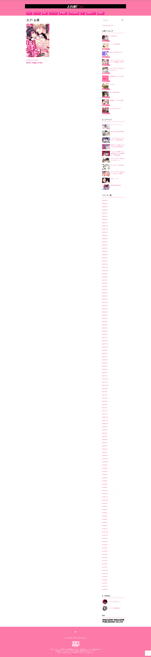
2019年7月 (104, 471)
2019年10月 (105, 462)
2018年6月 (104, 513)
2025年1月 (104, 261)
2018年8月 (104, 506)
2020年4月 (104, 442)
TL (82, 13)
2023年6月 (104, 321)
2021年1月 (104, 414)
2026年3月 (104, 216)
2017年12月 (105, 532)
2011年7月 (104, 586)
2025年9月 (104, 235)
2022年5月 (104, 363)
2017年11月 (105, 535)
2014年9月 (104, 580)
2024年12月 (105, 264)
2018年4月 (104, 519)
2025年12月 (105, 226)
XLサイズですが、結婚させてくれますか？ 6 (117, 69)
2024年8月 (104, 277)
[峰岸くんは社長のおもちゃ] (105, 55)
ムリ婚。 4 (112, 84)
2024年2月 (104, 296)
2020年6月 (104, 436)
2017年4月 (104, 557)
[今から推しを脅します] (105, 111)
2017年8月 (104, 545)
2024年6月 (104, 283)
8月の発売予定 (74, 13)
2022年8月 (104, 353)
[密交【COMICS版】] (105, 95)
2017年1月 (104, 567)
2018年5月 (104, 516)
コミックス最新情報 (114, 44)
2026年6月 (104, 206)
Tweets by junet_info (108, 25)
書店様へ (101, 13)
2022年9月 (104, 350)
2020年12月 (105, 417)
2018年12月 (105, 493)
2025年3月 (104, 254)
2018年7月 (104, 509)
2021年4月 (104, 404)
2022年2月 (104, 372)
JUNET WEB (72, 638)
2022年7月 (104, 356)
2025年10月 (105, 232)
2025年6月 (104, 245)
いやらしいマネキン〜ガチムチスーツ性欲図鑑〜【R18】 (116, 61)
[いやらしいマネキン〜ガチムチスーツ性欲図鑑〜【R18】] (105, 63)
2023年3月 (104, 331)
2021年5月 (104, 401)
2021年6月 (104, 398)
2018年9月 (104, 503)
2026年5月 (104, 210)
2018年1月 (104, 529)
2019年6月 (104, 474)
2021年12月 (105, 379)
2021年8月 (104, 391)
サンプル (37, 13)
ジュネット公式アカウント (114, 601)
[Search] (122, 20)
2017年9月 (104, 541)
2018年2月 (104, 525)
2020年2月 (104, 449)
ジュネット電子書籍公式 (113, 608)
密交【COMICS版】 (114, 92)
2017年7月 (104, 548)
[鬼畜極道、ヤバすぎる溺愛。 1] (105, 103)
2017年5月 (104, 554)
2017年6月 (104, 551)
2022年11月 (105, 344)
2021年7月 (104, 395)
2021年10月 (105, 385)
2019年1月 (104, 490)
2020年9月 (104, 427)
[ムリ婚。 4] (105, 87)
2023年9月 (104, 312)
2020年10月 (105, 423)
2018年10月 (105, 500)
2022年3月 (104, 369)
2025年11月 (105, 229)
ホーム (29, 13)
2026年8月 (104, 200)
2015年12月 (105, 573)
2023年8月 (104, 315)
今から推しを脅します (115, 108)
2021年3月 (104, 407)
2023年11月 (105, 305)
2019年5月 (104, 478)
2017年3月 (104, 561)
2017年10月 (105, 538)
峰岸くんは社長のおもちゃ (116, 52)
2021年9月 (104, 388)
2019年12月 (105, 455)
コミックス (53, 13)
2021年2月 (104, 411)
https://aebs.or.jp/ (76, 654)
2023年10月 (105, 309)
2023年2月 (104, 334)
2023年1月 (104, 337)
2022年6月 (104, 360)
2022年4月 (104, 366)
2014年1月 (104, 583)
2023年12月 (105, 302)
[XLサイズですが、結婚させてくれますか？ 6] (105, 71)
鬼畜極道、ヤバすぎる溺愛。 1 (116, 101)
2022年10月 (105, 347)
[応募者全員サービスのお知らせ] (105, 79)
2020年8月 (104, 430)
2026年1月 (104, 222)
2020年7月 (104, 433)
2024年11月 (105, 267)
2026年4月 (104, 213)
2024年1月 (104, 299)
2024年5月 (104, 286)
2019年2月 (104, 487)
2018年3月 (104, 522)
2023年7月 (104, 318)
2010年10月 (105, 589)
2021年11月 (105, 382)
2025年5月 (104, 248)
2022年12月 (105, 340)
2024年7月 (104, 280)
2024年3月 (104, 293)
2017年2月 (104, 564)
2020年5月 (104, 439)
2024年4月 (104, 289)
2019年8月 (104, 468)
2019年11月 (105, 458)
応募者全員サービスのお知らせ (116, 77)
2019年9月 (104, 465)
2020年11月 (105, 420)
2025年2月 (104, 258)
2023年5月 (104, 325)
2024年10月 (105, 270)
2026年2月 (104, 219)
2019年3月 (104, 484)
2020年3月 (104, 446)
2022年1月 (104, 376)
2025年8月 (104, 238)
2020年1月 (104, 452)
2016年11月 (105, 570)
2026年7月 (104, 203)
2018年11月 (105, 497)
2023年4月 (104, 328)
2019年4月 (104, 481)
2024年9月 (104, 274)
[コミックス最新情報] (105, 46)
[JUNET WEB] (75, 6)
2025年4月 (104, 251)
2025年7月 (104, 242)
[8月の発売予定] (105, 38)
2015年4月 (104, 576)
